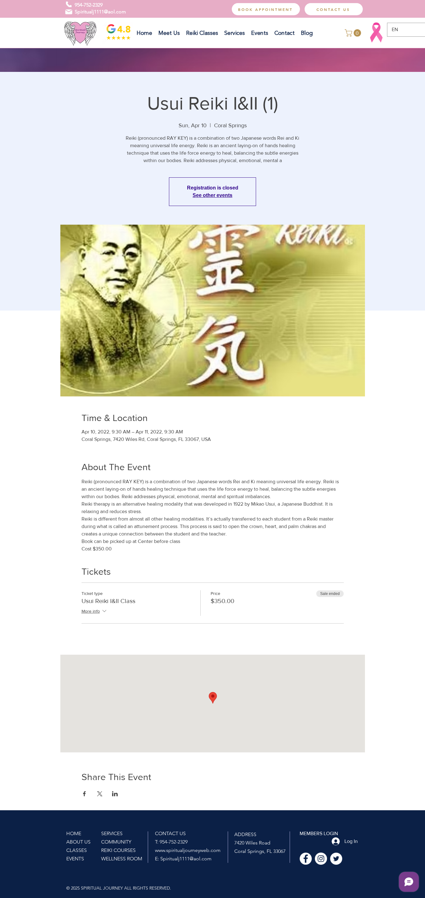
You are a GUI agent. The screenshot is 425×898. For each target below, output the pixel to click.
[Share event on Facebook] (84, 793)
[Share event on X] (100, 793)
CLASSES (76, 850)
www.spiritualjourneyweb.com (188, 850)
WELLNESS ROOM (121, 859)
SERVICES (112, 833)
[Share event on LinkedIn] (115, 793)
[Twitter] (336, 859)
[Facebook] (306, 859)
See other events (212, 195)
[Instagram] (321, 859)
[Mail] (69, 12)
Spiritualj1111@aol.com (100, 12)
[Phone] (69, 4)
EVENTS (75, 859)
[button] (354, 33)
